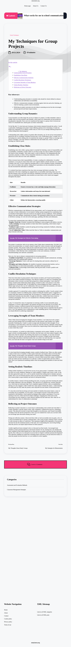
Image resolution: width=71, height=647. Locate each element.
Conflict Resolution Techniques (22, 80)
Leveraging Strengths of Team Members (25, 82)
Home (6, 610)
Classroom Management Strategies (16, 489)
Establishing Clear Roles (20, 75)
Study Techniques (14, 35)
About (6, 613)
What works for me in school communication (44, 15)
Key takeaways (23, 71)
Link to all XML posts (43, 615)
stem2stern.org (35, 1)
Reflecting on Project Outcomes (22, 87)
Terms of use (7, 625)
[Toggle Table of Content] (9, 67)
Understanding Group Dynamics (23, 72)
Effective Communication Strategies (23, 77)
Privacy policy (8, 622)
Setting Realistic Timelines (21, 85)
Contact (6, 616)
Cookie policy (8, 619)
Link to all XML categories (44, 612)
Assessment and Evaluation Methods (17, 485)
